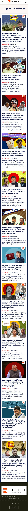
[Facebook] (10, 504)
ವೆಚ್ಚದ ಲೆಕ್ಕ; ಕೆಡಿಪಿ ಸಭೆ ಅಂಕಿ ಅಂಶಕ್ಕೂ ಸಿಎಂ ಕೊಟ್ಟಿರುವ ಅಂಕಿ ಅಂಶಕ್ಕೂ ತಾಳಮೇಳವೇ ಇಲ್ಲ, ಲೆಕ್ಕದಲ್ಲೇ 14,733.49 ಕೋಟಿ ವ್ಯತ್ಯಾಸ (13, 268)
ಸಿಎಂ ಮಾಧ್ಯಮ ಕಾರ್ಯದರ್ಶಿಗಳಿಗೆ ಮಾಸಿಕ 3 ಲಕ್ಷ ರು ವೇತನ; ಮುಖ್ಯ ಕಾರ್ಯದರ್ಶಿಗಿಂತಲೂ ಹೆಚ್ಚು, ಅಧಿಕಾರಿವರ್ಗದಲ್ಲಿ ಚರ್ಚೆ (13, 192)
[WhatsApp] (18, 504)
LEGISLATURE (5, 44)
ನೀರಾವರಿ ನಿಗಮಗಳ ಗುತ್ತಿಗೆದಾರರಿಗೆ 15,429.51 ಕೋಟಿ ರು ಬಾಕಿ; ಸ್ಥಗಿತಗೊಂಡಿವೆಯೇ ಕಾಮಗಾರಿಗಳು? (11, 78)
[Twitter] (15, 504)
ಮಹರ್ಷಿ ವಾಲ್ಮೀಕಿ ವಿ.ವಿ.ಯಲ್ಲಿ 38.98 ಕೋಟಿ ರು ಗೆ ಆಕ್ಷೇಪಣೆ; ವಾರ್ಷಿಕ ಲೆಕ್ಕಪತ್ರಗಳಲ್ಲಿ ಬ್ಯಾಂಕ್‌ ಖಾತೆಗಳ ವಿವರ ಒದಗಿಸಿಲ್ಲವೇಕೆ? (13, 154)
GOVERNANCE (5, 122)
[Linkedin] (12, 504)
